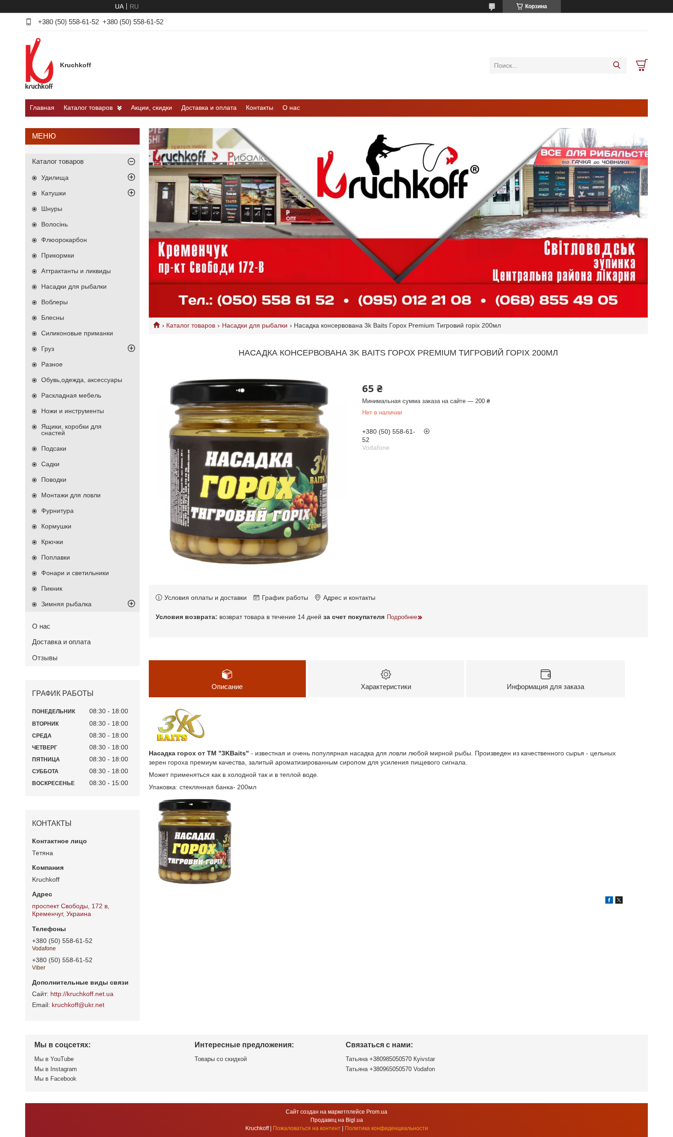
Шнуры (51, 208)
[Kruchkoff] (40, 65)
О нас (291, 107)
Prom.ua (376, 1112)
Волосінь (54, 224)
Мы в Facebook (55, 1078)
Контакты (259, 107)
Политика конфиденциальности (386, 1128)
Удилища (55, 177)
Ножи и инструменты (72, 411)
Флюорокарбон (64, 239)
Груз (47, 348)
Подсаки (53, 448)
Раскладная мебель (71, 395)
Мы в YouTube (54, 1059)
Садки (50, 464)
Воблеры (54, 302)
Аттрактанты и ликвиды (76, 271)
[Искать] (616, 65)
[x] (619, 901)
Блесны (52, 317)
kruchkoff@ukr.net (78, 1004)
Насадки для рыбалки (255, 325)
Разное (52, 364)
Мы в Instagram (55, 1069)
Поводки (53, 479)
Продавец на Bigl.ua (336, 1120)
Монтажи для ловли (71, 495)
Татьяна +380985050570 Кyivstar (390, 1059)
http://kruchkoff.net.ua (82, 993)
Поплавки (55, 557)
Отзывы (45, 658)
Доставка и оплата (209, 107)
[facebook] (609, 901)
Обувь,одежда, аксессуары (81, 379)
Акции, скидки (151, 107)
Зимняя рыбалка (66, 604)
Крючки (52, 541)
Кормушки (56, 526)
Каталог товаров (88, 107)
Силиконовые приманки (77, 333)
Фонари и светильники (75, 573)
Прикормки (57, 255)
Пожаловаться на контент (307, 1128)
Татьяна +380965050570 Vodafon (390, 1069)
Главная (42, 107)
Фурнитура (57, 510)
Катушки (53, 193)
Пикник (51, 588)
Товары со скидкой (221, 1059)
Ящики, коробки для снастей (71, 429)
